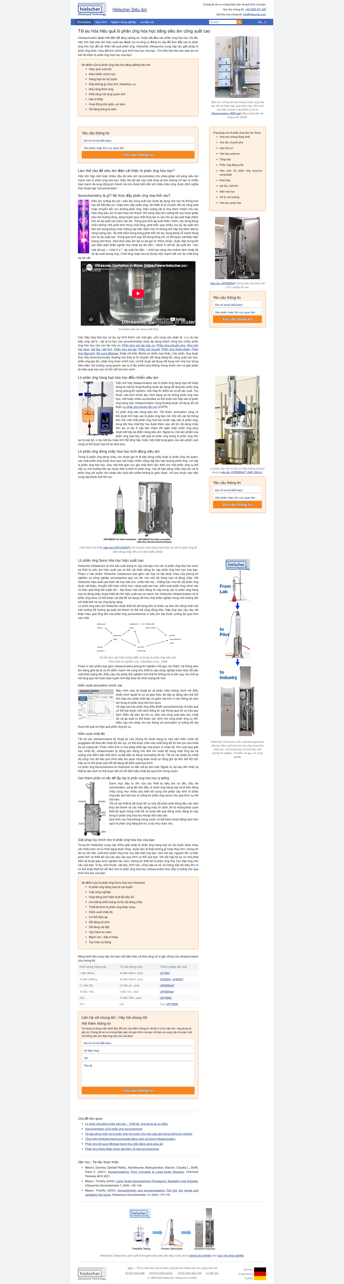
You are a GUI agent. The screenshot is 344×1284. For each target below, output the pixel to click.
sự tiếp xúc (147, 22)
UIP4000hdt (167, 991)
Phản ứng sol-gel (125, 349)
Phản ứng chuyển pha (171, 345)
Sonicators (84, 22)
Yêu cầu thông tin (138, 155)
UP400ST (177, 979)
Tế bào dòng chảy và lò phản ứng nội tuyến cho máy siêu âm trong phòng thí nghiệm (138, 1134)
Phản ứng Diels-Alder (176, 349)
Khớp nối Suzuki (149, 349)
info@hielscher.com (254, 14)
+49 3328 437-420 (255, 9)
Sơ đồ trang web (135, 1273)
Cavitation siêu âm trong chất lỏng (138, 329)
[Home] (92, 8)
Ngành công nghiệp (123, 22)
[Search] (239, 22)
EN (260, 22)
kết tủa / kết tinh (101, 349)
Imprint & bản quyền (161, 1273)
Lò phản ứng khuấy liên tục (140, 407)
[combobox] (223, 22)
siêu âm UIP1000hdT (117, 547)
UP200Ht (165, 979)
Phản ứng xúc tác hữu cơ (138, 345)
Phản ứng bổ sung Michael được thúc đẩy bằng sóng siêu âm (124, 1144)
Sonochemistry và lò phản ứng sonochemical (113, 1129)
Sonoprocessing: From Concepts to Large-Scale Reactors (146, 1172)
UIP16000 (165, 998)
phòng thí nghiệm (201, 1255)
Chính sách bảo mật (189, 1273)
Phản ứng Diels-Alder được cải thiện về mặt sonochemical (122, 1149)
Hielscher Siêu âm (130, 9)
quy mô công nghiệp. (231, 1255)
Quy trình (101, 22)
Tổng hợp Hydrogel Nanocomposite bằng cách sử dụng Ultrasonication (130, 1139)
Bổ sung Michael (107, 353)
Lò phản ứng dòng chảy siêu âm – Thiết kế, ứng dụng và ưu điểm (126, 1124)
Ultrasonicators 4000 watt (226, 113)
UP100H (165, 973)
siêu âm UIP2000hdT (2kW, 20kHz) (241, 472)
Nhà (130, 1268)
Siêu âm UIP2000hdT (222, 283)
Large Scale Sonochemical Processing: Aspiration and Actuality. (157, 1181)
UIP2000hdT (167, 985)
